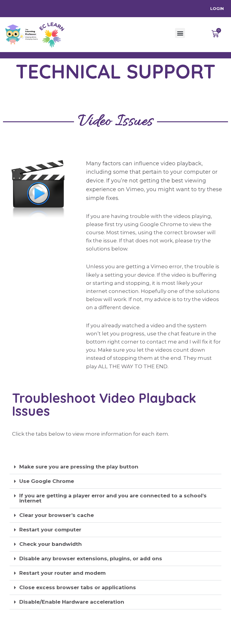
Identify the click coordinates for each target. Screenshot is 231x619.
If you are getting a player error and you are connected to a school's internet (113, 498)
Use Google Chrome (46, 481)
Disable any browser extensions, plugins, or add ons (90, 558)
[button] (180, 33)
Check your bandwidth (50, 544)
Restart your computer (50, 530)
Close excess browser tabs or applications (77, 587)
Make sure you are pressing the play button (78, 467)
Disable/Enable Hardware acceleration (71, 602)
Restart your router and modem (62, 573)
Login (217, 8)
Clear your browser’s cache (56, 515)
